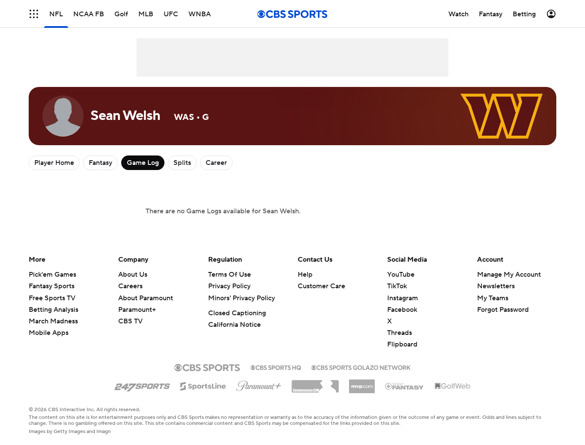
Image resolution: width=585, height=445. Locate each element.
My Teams (492, 298)
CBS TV (130, 321)
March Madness (53, 321)
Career (216, 162)
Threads (399, 333)
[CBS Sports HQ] (276, 366)
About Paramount (145, 298)
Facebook (402, 309)
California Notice (234, 324)
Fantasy (100, 162)
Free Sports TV (52, 298)
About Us (132, 274)
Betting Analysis (53, 309)
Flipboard (402, 344)
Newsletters (496, 286)
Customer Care (321, 286)
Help (305, 274)
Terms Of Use (229, 274)
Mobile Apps (49, 333)
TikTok (397, 286)
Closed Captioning (237, 313)
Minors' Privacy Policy (241, 298)
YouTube (401, 274)
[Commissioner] (315, 383)
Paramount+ (137, 309)
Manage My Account (509, 274)
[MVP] (362, 383)
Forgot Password (503, 309)
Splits (182, 162)
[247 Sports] (142, 384)
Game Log (143, 162)
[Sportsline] (203, 385)
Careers (130, 286)
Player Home (54, 162)
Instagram (402, 298)
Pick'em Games (52, 274)
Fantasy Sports (52, 286)
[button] (34, 14)
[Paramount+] (258, 384)
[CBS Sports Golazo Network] (361, 366)
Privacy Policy (229, 286)
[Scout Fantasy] (404, 386)
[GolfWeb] (453, 386)
